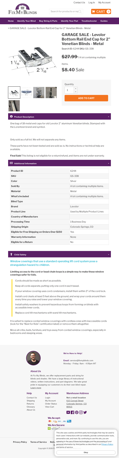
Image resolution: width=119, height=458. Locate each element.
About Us (31, 410)
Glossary (31, 407)
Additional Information (25, 163)
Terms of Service (38, 442)
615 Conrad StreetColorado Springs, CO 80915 (76, 403)
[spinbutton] (72, 90)
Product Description (24, 117)
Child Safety (20, 254)
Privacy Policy (20, 442)
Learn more (35, 388)
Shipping (31, 400)
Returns (30, 404)
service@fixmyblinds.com (81, 360)
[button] (75, 88)
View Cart (49, 407)
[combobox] (66, 11)
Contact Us (79, 2)
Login (47, 397)
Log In (92, 2)
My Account (104, 2)
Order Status (51, 404)
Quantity (69, 84)
